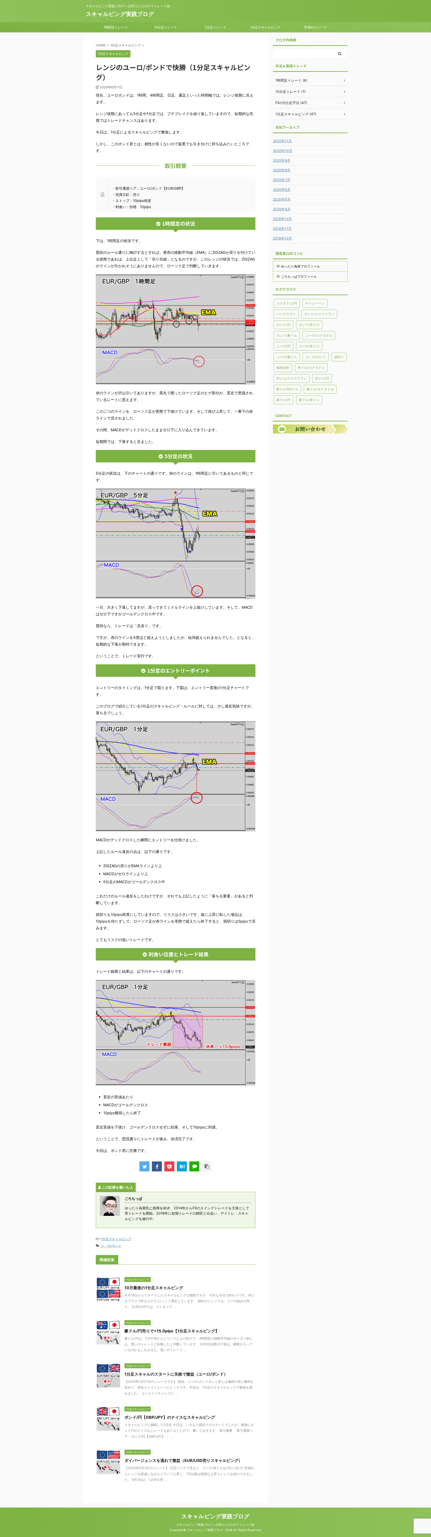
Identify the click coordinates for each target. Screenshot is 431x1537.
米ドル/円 (322, 378)
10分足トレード (165, 27)
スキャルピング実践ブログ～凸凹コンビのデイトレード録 (215, 1525)
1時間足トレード (116, 27)
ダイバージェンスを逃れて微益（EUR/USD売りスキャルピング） (183, 1460)
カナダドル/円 (286, 303)
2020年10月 (282, 150)
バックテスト (286, 314)
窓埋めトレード (315, 27)
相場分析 (282, 368)
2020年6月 (282, 189)
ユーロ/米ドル (309, 346)
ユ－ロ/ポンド (111, 1246)
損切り (339, 357)
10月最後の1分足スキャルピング (153, 1287)
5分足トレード (215, 27)
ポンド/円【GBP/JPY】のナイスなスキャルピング (169, 1417)
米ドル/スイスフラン (291, 378)
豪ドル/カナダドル (320, 389)
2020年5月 (282, 199)
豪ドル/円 (283, 400)
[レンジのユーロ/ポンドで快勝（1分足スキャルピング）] (182, 1166)
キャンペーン (315, 303)
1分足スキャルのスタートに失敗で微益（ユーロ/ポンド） (176, 1374)
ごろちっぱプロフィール (299, 277)
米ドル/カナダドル (311, 368)
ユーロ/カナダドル (318, 335)
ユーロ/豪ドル (286, 357)
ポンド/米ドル (309, 325)
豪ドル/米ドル (309, 400)
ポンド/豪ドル (286, 335)
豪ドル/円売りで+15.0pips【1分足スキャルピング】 (171, 1330)
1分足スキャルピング (265, 27)
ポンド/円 (283, 325)
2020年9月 (282, 160)
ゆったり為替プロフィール (300, 266)
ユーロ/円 (283, 346)
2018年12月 (282, 219)
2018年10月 (282, 238)
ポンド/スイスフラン (319, 314)
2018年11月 (282, 228)
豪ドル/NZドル (287, 389)
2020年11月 (282, 141)
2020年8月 (282, 170)
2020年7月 (281, 180)
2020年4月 (282, 209)
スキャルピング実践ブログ (120, 14)
